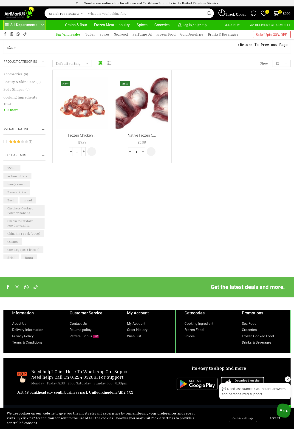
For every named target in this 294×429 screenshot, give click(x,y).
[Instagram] (12, 34)
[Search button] (209, 13)
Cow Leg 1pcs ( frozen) (23, 249)
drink (11, 258)
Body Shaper (13, 89)
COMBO (12, 241)
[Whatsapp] (26, 287)
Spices (142, 25)
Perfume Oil (142, 34)
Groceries (162, 25)
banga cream (16, 184)
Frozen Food (166, 34)
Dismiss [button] (212, 3)
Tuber (90, 34)
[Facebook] (5, 34)
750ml (12, 168)
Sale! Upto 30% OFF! (271, 34)
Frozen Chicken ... (82, 135)
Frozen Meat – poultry (112, 25)
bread (27, 200)
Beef (10, 200)
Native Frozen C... (142, 135)
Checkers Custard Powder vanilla (20, 223)
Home (10, 48)
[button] (91, 151)
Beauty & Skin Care (19, 81)
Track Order (235, 14)
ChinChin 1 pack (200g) (23, 233)
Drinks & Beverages (223, 34)
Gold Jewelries (191, 34)
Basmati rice (16, 192)
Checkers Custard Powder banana (20, 210)
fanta (29, 258)
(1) (30, 141)
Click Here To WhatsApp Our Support (93, 371)
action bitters (17, 176)
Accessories (13, 74)
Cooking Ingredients (20, 97)
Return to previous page (264, 45)
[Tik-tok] (25, 34)
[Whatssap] (18, 34)
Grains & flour (76, 25)
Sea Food (121, 34)
